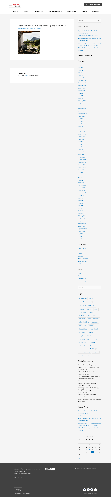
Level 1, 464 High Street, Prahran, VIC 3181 (29, 469)
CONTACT (84, 11)
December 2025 (82, 83)
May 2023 (80, 147)
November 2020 (82, 223)
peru (85, 345)
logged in (26, 75)
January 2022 (81, 188)
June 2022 (80, 175)
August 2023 (81, 139)
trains (97, 348)
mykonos (93, 342)
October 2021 (81, 195)
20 (89, 449)
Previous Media (15, 64)
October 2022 (81, 165)
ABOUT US (14, 11)
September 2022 (82, 167)
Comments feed (82, 278)
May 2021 (80, 208)
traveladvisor (87, 352)
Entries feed (81, 276)
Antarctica (91, 298)
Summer (80, 256)
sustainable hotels (83, 348)
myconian (95, 339)
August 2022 (81, 170)
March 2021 (81, 213)
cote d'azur (89, 309)
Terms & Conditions (92, 468)
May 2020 (80, 239)
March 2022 (81, 182)
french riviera (82, 318)
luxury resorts (82, 332)
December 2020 (82, 221)
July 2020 (80, 234)
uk (93, 355)
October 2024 (81, 111)
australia (82, 302)
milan (88, 339)
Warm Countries (82, 261)
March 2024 (81, 129)
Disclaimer (77, 468)
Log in (79, 273)
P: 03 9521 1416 (96, 11)
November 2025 (82, 85)
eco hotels (81, 315)
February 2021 (81, 216)
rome (90, 345)
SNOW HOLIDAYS (39, 11)
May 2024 (80, 124)
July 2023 (80, 142)
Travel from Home (83, 258)
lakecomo (91, 325)
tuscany (88, 355)
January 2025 (81, 103)
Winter (80, 264)
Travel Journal (71, 11)
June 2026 (80, 70)
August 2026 (81, 65)
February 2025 (82, 101)
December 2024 (82, 106)
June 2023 (80, 144)
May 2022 (80, 177)
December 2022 (82, 159)
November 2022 (82, 162)
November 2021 (82, 193)
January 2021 (81, 218)
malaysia (81, 336)
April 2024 (80, 126)
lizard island (83, 329)
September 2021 (82, 198)
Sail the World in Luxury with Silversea (88, 35)
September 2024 (82, 113)
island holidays (84, 322)
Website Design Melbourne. (90, 493)
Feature (80, 251)
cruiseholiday (82, 312)
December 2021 (82, 190)
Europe (88, 315)
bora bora (91, 306)
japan (85, 325)
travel (80, 352)
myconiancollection (83, 342)
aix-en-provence (83, 298)
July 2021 (80, 203)
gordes (89, 318)
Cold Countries (82, 248)
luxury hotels (94, 329)
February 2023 (82, 154)
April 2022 (80, 180)
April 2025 (80, 98)
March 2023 (81, 152)
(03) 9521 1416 (21, 471)
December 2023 (82, 134)
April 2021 (80, 211)
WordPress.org (82, 281)
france (94, 315)
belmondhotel (82, 305)
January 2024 (81, 131)
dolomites (90, 312)
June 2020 (80, 236)
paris (80, 345)
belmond (90, 302)
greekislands (96, 318)
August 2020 (81, 231)
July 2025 (80, 93)
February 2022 (82, 185)
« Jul (79, 458)
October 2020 (81, 226)
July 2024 (80, 119)
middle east (82, 339)
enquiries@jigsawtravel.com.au (26, 473)
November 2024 (82, 108)
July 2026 (80, 67)
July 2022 (80, 172)
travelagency (96, 352)
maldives (89, 336)
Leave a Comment (22, 28)
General (80, 253)
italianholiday (95, 322)
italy (80, 325)
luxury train (90, 332)
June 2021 (80, 205)
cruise (95, 309)
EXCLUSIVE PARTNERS (54, 11)
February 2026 (82, 80)
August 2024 (81, 116)
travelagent (81, 355)
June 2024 (80, 121)
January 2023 (81, 157)
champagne (81, 309)
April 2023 (80, 149)
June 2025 (80, 96)
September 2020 (82, 228)
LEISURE (25, 11)
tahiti (92, 349)
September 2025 (82, 90)
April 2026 (80, 75)
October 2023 (81, 136)
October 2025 (81, 88)
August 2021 (81, 200)
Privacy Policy (84, 468)
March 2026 (81, 78)
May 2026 (80, 72)
